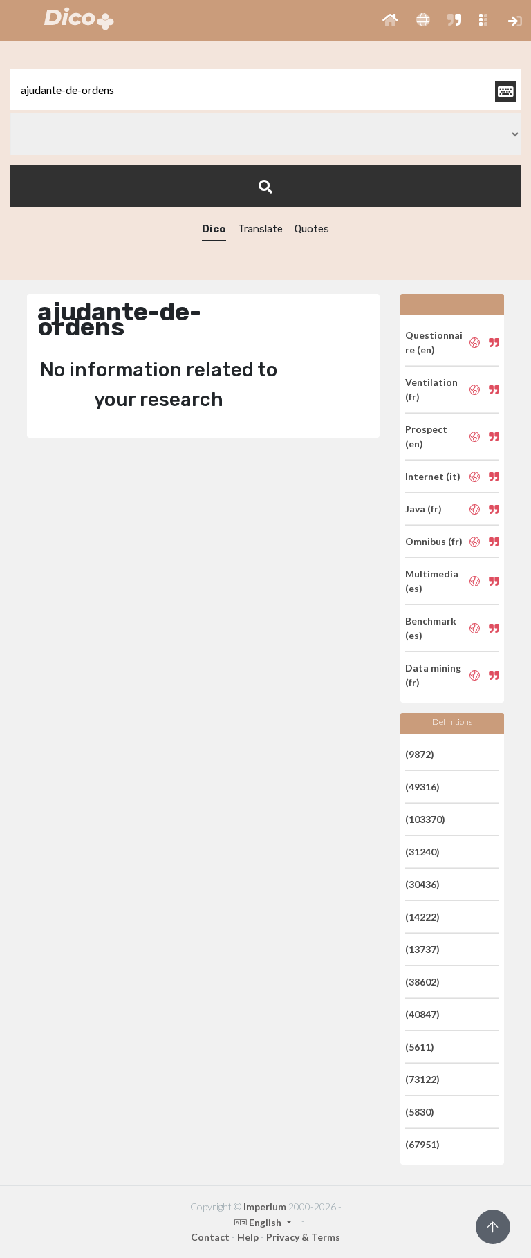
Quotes (312, 229)
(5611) (419, 1047)
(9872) (419, 754)
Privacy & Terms (303, 1237)
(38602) (422, 982)
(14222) (422, 917)
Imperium (264, 1206)
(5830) (419, 1112)
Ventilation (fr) (431, 389)
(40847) (422, 1014)
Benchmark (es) (430, 628)
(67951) (422, 1144)
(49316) (422, 787)
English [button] (265, 1222)
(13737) (422, 949)
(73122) (422, 1079)
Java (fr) (423, 509)
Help (248, 1237)
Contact (210, 1237)
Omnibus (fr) (434, 541)
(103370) (425, 819)
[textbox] (265, 89)
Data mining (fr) (433, 675)
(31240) (422, 852)
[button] (390, 20)
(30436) (422, 884)
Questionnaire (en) (434, 342)
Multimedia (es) (431, 581)
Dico (214, 229)
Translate (260, 229)
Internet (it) (432, 476)
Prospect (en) (426, 436)
